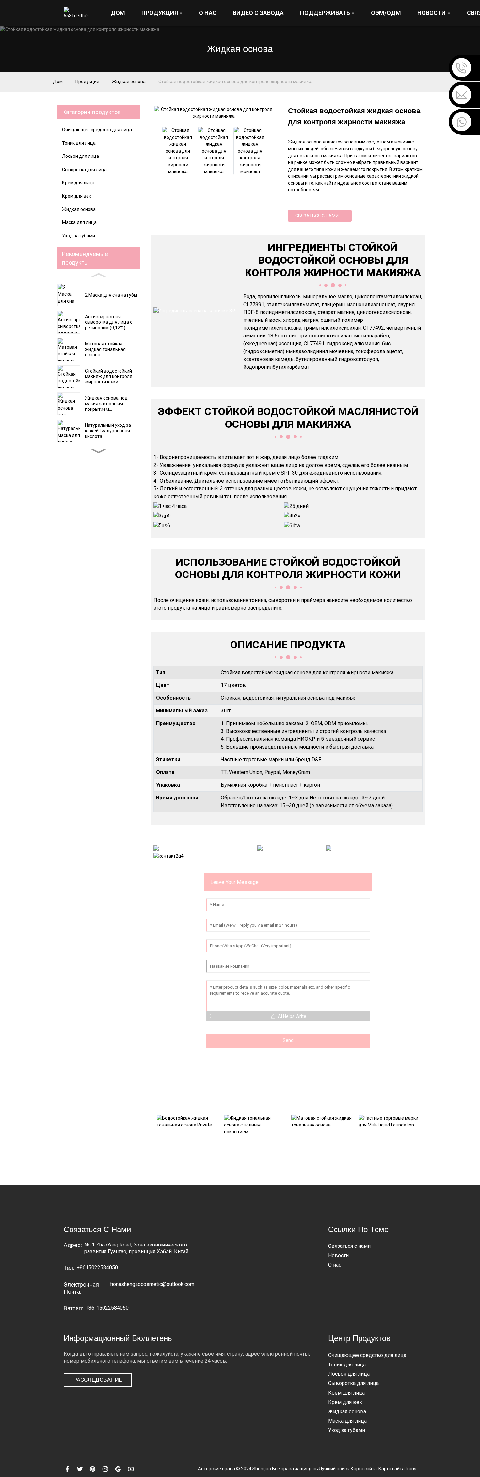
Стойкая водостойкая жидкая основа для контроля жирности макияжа (235, 81)
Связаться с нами (317, 215)
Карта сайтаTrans (397, 1468)
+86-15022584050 (107, 1308)
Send (288, 1040)
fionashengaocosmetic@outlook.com (152, 1284)
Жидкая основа (129, 81)
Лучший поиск (334, 1468)
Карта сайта (364, 1468)
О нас (334, 1265)
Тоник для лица (79, 143)
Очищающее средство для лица (97, 129)
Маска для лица (79, 222)
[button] (98, 450)
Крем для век (76, 196)
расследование (97, 1380)
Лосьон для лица (80, 156)
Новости (338, 1255)
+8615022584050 (97, 1267)
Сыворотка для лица (84, 169)
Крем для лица (78, 182)
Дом (58, 81)
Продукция (87, 81)
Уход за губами (78, 235)
